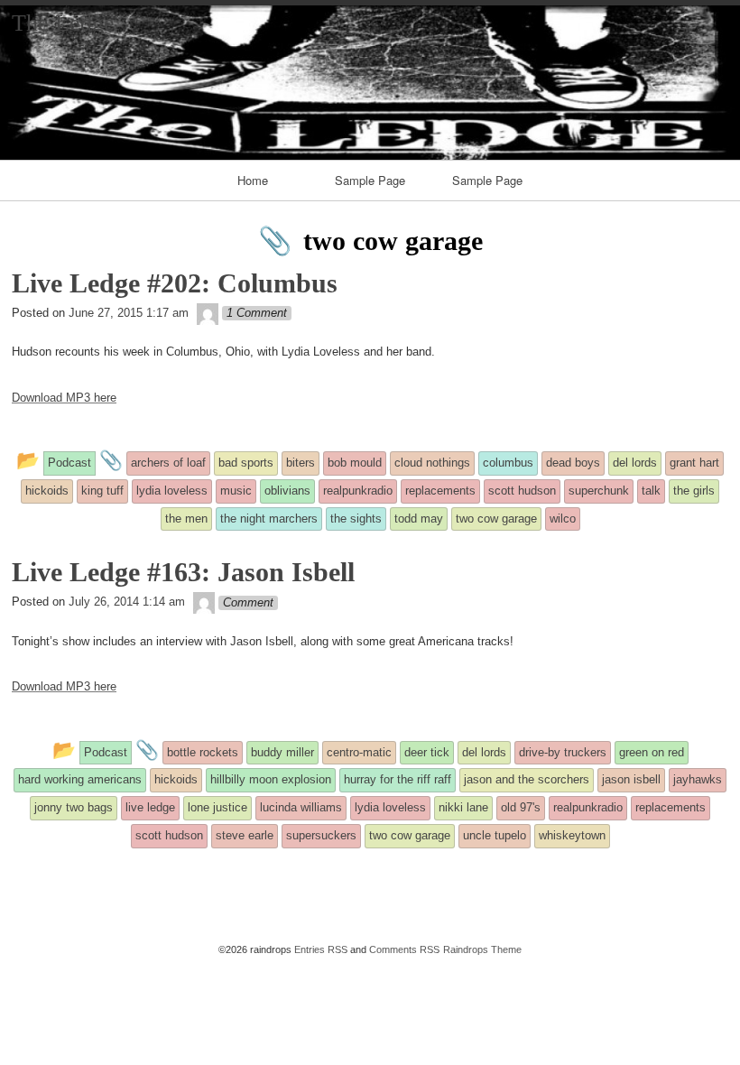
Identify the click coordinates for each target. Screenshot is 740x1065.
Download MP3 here (64, 397)
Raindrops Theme (482, 949)
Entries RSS (320, 949)
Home (252, 180)
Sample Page (370, 180)
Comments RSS (404, 949)
